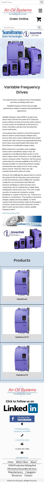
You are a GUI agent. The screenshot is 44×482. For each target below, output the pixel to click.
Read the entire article (11, 213)
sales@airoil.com (22, 458)
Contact (28, 475)
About (33, 462)
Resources (17, 475)
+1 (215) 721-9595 (22, 440)
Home (11, 462)
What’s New (22, 462)
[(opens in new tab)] (22, 406)
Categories (30, 472)
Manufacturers (15, 472)
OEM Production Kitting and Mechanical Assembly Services (22, 467)
